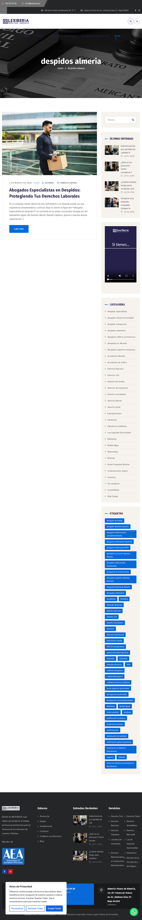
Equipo (43, 821)
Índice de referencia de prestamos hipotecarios (120, 764)
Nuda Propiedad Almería (118, 464)
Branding (124, 599)
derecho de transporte (117, 388)
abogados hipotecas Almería (118, 587)
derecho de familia (115, 381)
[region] (36, 898)
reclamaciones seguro (117, 471)
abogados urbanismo (115, 593)
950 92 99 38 (68, 888)
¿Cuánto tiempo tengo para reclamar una (128, 185)
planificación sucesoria (116, 718)
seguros (110, 757)
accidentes (111, 599)
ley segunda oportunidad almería (120, 700)
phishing (127, 712)
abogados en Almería (117, 343)
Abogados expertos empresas (121, 349)
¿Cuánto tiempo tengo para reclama (96, 855)
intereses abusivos (114, 664)
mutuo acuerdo (113, 712)
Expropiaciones (114, 413)
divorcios (110, 629)
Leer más (19, 229)
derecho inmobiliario (115, 623)
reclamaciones (112, 730)
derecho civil (112, 617)
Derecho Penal (133, 816)
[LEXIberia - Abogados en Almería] (16, 21)
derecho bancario (114, 611)
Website (121, 757)
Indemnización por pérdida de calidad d (128, 149)
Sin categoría (113, 483)
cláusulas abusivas (114, 605)
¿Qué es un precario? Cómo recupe (96, 837)
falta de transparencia (115, 647)
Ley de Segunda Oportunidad (132, 843)
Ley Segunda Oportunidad (119, 432)
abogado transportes (117, 324)
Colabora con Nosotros (51, 836)
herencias (110, 659)
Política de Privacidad (108, 914)
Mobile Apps (113, 445)
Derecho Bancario (115, 369)
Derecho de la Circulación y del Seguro (133, 862)
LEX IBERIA (49, 183)
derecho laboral (68, 183)
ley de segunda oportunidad (118, 688)
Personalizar (17, 908)
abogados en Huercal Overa (118, 572)
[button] (134, 912)
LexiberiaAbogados (115, 676)
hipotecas (123, 659)
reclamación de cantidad (116, 736)
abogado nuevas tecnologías (120, 318)
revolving (111, 477)
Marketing (111, 439)
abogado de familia (114, 521)
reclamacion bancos (115, 724)
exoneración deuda (114, 641)
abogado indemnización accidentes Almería (116, 534)
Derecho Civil (117, 816)
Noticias (111, 458)
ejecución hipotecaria (115, 635)
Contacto (44, 831)
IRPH (128, 664)
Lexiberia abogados (115, 670)
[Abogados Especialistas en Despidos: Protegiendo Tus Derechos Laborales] (49, 143)
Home (60, 68)
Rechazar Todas (35, 908)
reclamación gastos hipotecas (119, 742)
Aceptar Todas (54, 908)
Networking (112, 452)
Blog (42, 841)
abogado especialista (117, 311)
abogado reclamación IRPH (118, 548)
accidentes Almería (116, 356)
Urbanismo (131, 853)
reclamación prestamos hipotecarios (116, 749)
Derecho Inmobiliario (116, 394)
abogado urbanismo (116, 330)
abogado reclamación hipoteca (119, 542)
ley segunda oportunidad (117, 694)
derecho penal (113, 407)
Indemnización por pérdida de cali (95, 819)
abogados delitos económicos (121, 337)
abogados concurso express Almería (118, 555)
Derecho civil (113, 375)
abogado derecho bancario (118, 527)
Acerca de (44, 816)
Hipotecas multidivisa (117, 426)
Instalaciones (46, 826)
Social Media (113, 490)
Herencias (112, 420)
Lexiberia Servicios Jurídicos (118, 682)
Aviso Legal (92, 914)
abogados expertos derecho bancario (118, 579)
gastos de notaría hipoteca (117, 653)
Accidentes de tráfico (117, 362)
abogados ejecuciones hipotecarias (116, 564)
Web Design (112, 496)
